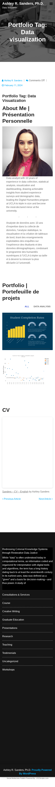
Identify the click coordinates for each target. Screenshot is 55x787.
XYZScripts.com (42, 778)
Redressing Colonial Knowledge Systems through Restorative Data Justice (25, 551)
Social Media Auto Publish (16, 778)
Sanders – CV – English (15, 491)
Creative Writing (11, 611)
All (27, 306)
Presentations (9, 628)
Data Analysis (42, 306)
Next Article (45, 499)
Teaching (7, 644)
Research (7, 636)
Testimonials (9, 653)
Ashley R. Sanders (13, 80)
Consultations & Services (16, 594)
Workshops (8, 669)
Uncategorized (10, 661)
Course (6, 603)
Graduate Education (13, 619)
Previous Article (12, 499)
